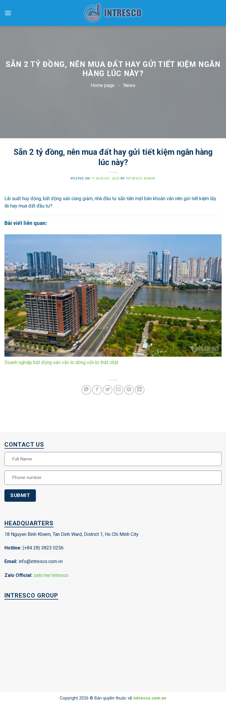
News (129, 85)
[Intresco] (113, 13)
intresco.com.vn (149, 698)
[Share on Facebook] (97, 390)
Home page (102, 85)
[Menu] (7, 13)
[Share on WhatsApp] (86, 390)
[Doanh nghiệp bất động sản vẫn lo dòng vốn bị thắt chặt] (113, 295)
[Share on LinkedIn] (139, 390)
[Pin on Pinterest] (129, 390)
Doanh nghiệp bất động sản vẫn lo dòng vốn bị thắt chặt (61, 362)
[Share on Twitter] (107, 390)
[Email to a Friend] (118, 390)
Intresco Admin (140, 178)
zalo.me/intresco (51, 575)
